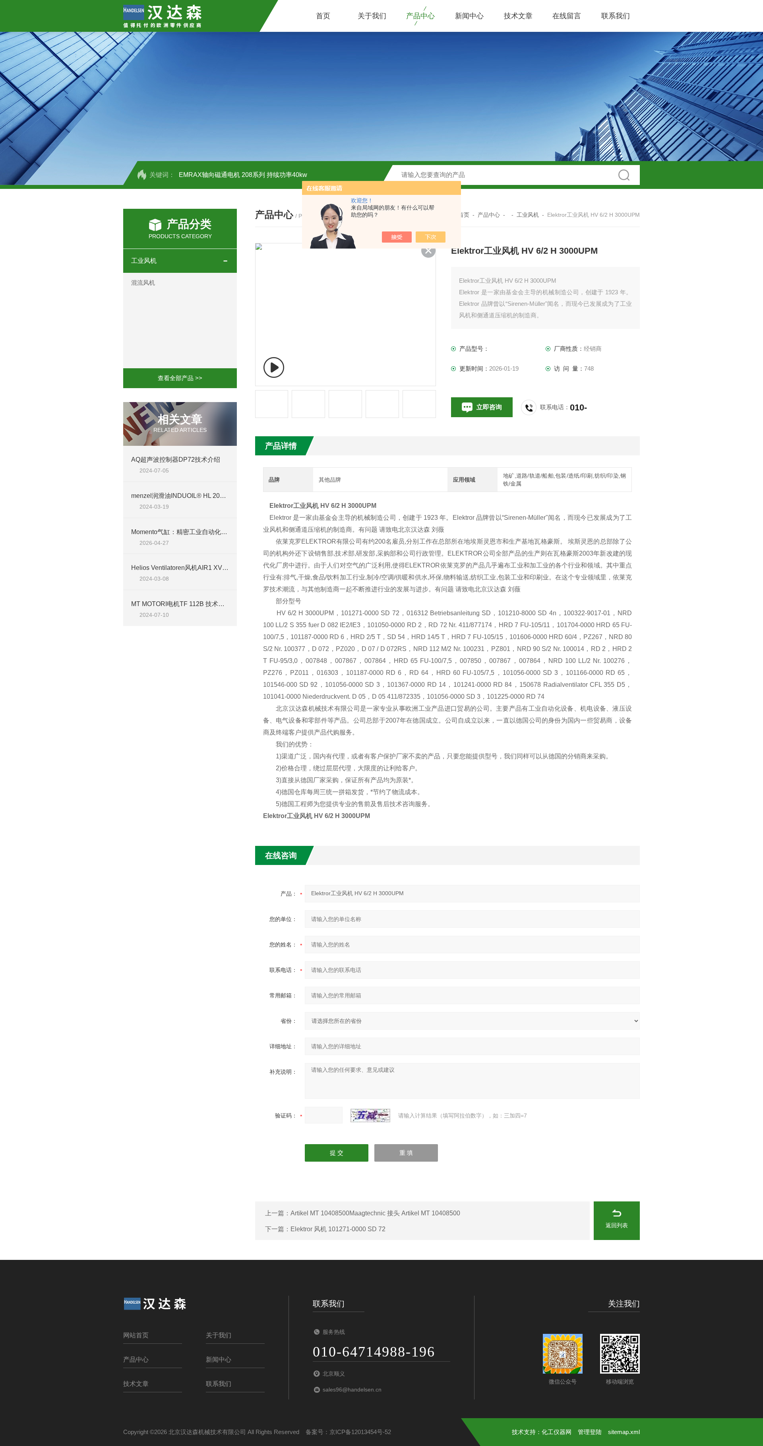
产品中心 (420, 16)
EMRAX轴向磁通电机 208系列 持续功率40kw (243, 174)
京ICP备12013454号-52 (360, 1432)
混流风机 (143, 282)
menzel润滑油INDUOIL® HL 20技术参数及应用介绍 (204, 495)
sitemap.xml (624, 1432)
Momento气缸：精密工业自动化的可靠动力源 (195, 532)
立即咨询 (489, 407)
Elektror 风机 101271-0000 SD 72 (337, 1229)
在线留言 (566, 16)
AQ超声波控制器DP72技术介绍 (175, 459)
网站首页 (136, 1335)
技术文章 (518, 16)
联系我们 (615, 16)
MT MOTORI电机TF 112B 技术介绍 (181, 604)
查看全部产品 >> (180, 378)
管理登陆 (590, 1432)
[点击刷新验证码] (370, 1115)
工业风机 (144, 260)
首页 (323, 16)
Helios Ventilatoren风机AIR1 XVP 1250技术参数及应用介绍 (215, 567)
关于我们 (372, 16)
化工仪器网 (556, 1432)
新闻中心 (469, 16)
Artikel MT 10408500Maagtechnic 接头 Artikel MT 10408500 (375, 1213)
